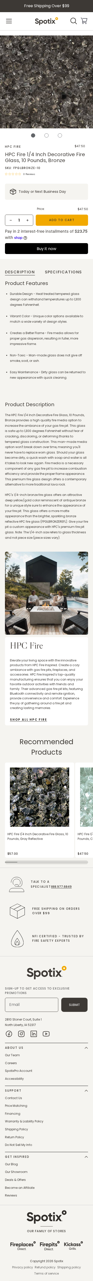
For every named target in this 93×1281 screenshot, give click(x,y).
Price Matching (16, 1106)
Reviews (11, 1195)
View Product (14, 765)
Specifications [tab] (63, 272)
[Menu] (9, 21)
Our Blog (11, 1164)
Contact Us (13, 1098)
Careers (11, 1063)
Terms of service (46, 1273)
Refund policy (45, 1267)
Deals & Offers (15, 1180)
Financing (12, 1113)
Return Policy (14, 1137)
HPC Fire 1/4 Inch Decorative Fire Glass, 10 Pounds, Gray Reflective (37, 836)
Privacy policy (22, 1267)
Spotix (58, 1261)
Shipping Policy (16, 1129)
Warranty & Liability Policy (24, 1121)
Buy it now (46, 249)
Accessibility (14, 1079)
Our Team (12, 1055)
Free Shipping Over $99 (46, 6)
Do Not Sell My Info (18, 1145)
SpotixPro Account (18, 1071)
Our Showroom (16, 1172)
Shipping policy (69, 1267)
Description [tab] (20, 272)
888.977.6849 (61, 886)
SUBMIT (74, 1005)
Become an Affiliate (19, 1188)
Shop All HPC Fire (28, 719)
